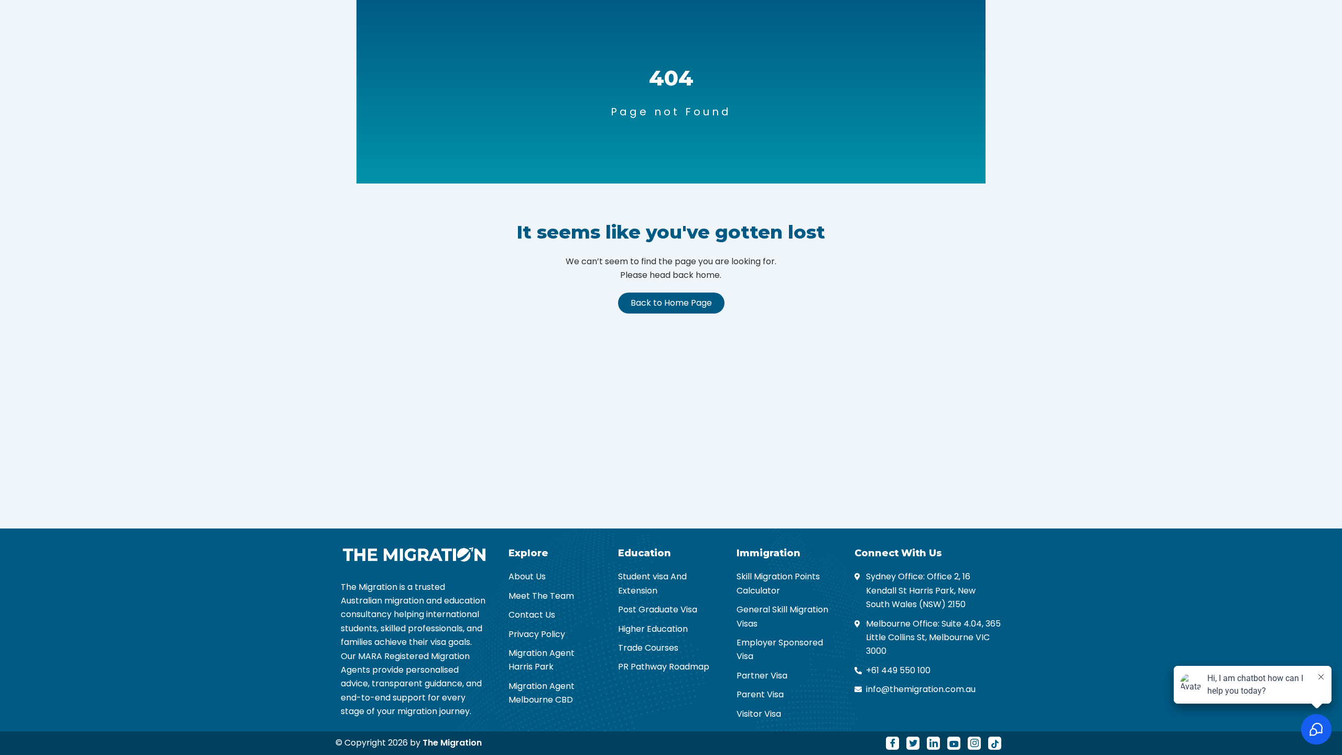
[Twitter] (912, 743)
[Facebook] (892, 743)
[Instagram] (974, 743)
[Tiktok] (994, 743)
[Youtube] (953, 743)
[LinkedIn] (933, 743)
